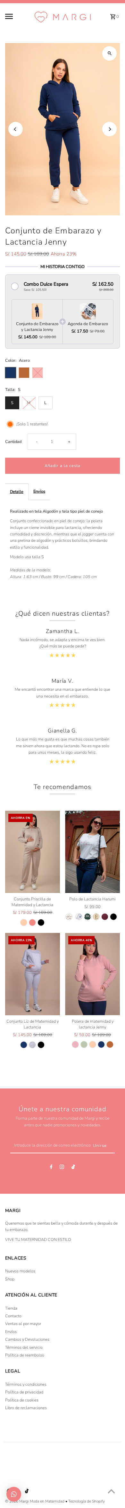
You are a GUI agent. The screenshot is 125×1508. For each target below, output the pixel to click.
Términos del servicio (24, 1347)
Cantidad (13, 442)
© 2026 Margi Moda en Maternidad (35, 1501)
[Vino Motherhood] (105, 917)
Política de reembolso (24, 1355)
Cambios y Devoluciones (27, 1339)
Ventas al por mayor (23, 1324)
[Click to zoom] (109, 53)
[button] (63, 286)
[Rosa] (75, 1044)
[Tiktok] (73, 1168)
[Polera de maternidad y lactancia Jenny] (92, 974)
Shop (9, 1279)
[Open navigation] (17, 16)
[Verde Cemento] (84, 1044)
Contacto (13, 1316)
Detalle (16, 492)
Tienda (11, 1308)
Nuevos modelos (20, 1271)
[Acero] (24, 1045)
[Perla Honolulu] (79, 917)
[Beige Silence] (96, 917)
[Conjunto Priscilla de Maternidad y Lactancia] (32, 851)
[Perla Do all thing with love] (69, 917)
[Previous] (15, 129)
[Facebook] (51, 1168)
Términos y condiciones (25, 1384)
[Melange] (32, 1045)
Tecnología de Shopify (86, 1501)
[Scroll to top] (111, 1491)
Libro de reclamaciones (26, 1408)
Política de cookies (21, 1400)
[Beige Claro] (24, 922)
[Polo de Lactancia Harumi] (92, 851)
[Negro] (41, 922)
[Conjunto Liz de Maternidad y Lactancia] (32, 974)
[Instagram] (62, 1168)
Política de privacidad (24, 1392)
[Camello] (110, 1044)
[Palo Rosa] (32, 922)
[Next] (109, 129)
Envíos (39, 491)
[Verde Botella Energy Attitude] (87, 917)
